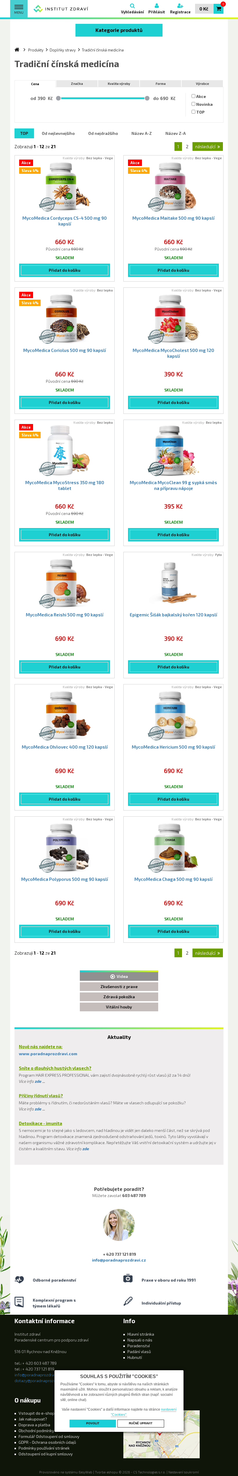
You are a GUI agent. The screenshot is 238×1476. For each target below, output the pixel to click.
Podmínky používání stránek (44, 1447)
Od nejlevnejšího (58, 133)
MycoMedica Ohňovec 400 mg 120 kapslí (65, 746)
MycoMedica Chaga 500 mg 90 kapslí (173, 879)
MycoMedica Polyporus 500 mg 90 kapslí (64, 879)
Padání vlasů (139, 1351)
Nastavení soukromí (183, 1472)
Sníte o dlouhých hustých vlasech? (55, 1068)
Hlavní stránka (140, 1334)
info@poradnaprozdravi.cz (119, 1259)
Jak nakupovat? (33, 1418)
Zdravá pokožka (119, 996)
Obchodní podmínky (36, 1430)
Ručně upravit (140, 1423)
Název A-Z (141, 133)
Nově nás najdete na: (40, 1046)
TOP (200, 112)
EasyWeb (85, 1472)
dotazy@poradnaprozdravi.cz (41, 1380)
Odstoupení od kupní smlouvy (46, 1453)
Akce (201, 96)
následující (205, 146)
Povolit (92, 1423)
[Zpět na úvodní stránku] (61, 9)
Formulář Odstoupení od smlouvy (49, 1436)
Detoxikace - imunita (40, 1123)
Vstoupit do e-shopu (38, 1413)
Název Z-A (175, 133)
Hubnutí (134, 1357)
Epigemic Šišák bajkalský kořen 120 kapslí (173, 614)
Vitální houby (119, 1006)
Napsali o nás (139, 1339)
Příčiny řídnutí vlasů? (41, 1095)
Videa (121, 976)
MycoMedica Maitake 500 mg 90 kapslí (173, 218)
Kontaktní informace (45, 1320)
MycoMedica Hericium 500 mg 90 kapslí (173, 746)
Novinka (204, 104)
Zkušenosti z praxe (119, 986)
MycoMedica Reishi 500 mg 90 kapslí (64, 614)
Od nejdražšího (103, 133)
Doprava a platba (34, 1424)
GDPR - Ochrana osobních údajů (47, 1442)
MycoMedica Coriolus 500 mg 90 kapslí (64, 350)
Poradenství (138, 1345)
